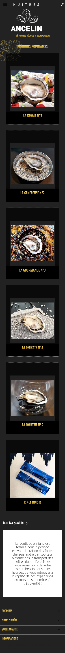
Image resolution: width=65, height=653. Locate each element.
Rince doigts (32, 502)
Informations (10, 639)
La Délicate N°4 (32, 347)
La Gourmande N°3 (32, 270)
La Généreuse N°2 (32, 193)
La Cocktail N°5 (32, 425)
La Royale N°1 (32, 115)
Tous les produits (16, 523)
